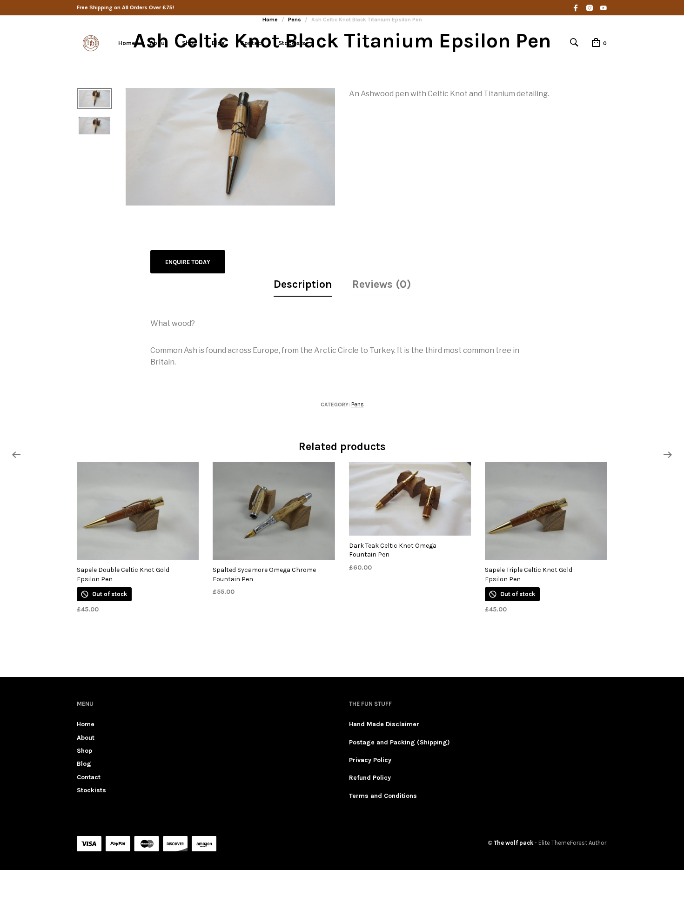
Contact (251, 43)
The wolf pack (513, 842)
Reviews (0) (381, 284)
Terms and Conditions (383, 796)
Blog (218, 43)
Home (126, 43)
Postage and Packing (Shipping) (399, 742)
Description (303, 284)
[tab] (303, 285)
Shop (189, 43)
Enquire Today (187, 262)
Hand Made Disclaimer (384, 724)
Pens (357, 404)
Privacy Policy (370, 760)
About (158, 43)
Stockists (291, 43)
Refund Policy (370, 778)
